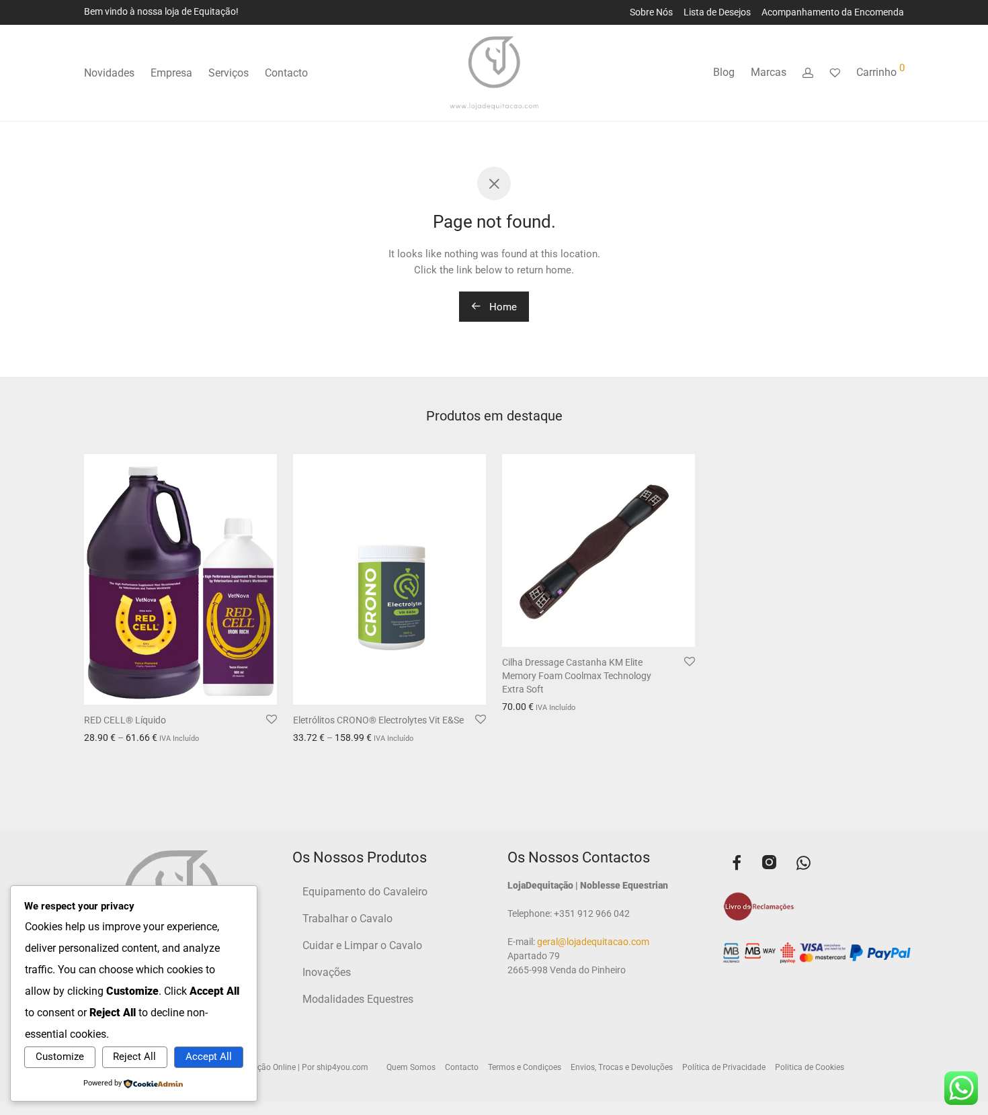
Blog (724, 72)
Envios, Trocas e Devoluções (622, 1067)
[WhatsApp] (803, 864)
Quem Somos (411, 1067)
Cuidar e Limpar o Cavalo (362, 945)
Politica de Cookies (809, 1067)
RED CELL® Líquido (125, 720)
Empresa (171, 72)
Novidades (109, 72)
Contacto (286, 72)
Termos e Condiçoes (524, 1067)
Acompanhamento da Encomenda (832, 12)
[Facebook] (736, 864)
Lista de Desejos (717, 12)
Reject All (134, 1057)
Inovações (326, 972)
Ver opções (103, 738)
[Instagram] (769, 864)
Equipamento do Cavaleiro (364, 891)
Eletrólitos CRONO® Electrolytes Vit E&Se (378, 720)
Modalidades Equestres (357, 999)
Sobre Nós (651, 12)
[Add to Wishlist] (271, 720)
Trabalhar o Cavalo (347, 918)
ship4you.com (342, 1067)
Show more (156, 738)
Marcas (768, 72)
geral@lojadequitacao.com (592, 941)
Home (502, 307)
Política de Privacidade (724, 1067)
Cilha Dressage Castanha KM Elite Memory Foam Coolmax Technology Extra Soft (576, 675)
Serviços (228, 72)
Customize (60, 1057)
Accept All (209, 1057)
